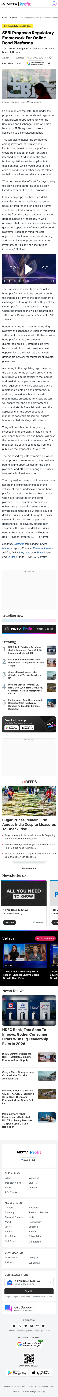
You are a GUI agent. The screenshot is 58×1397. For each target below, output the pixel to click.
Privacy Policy (33, 1386)
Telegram (34, 1257)
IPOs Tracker (11, 1192)
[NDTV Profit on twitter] (19, 1325)
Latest (11, 556)
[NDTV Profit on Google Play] (17, 1372)
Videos (32, 1231)
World (7, 1222)
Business (20, 57)
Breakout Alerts (12, 1182)
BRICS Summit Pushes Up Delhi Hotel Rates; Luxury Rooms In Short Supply (16, 1057)
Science (8, 1231)
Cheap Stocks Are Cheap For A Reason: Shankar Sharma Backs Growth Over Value (21, 975)
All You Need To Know (15, 909)
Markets (8, 1207)
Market (6, 548)
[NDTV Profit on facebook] (13, 1325)
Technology (35, 1222)
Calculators (35, 1241)
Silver (40, 552)
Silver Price (35, 1236)
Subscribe (9, 922)
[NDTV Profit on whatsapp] (43, 1325)
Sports (8, 1226)
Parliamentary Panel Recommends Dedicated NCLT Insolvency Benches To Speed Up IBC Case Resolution (17, 1120)
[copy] (54, 63)
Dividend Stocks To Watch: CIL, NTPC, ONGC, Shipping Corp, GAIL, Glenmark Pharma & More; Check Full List (18, 1097)
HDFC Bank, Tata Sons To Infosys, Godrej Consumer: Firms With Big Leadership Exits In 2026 (25, 1037)
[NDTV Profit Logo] (29, 1151)
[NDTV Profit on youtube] (37, 1325)
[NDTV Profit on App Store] (41, 1372)
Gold (27, 552)
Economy (9, 1212)
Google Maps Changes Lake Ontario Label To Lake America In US (18, 1075)
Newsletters (11, 1257)
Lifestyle (33, 1226)
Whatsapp (34, 1262)
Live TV (33, 1182)
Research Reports (38, 1212)
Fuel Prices (10, 1241)
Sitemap (44, 1386)
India (31, 1217)
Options (33, 1187)
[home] (18, 3)
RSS (52, 1386)
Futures (8, 1187)
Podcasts (9, 1262)
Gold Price (10, 1236)
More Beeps (28, 868)
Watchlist (34, 1178)
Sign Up (29, 1291)
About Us (7, 1386)
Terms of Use (19, 1386)
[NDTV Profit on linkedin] (31, 1325)
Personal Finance (43, 548)
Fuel (20, 552)
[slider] (29, 277)
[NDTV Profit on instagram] (25, 1325)
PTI (11, 57)
